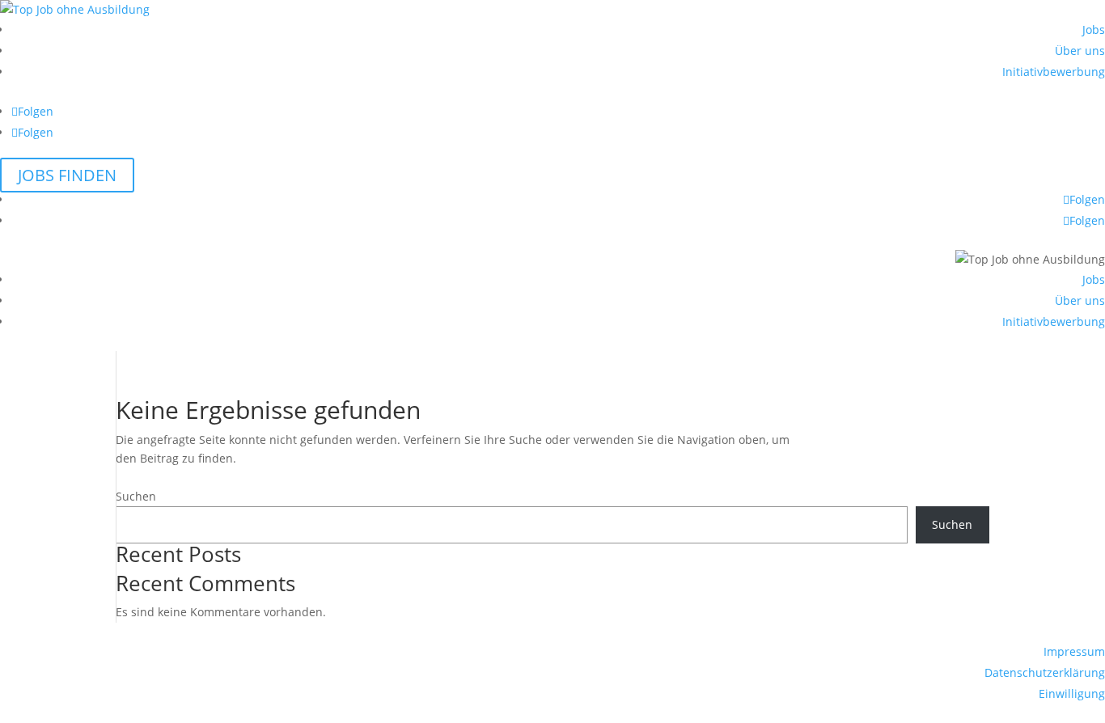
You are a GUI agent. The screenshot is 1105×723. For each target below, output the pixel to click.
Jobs (1093, 29)
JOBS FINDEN (67, 175)
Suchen (136, 496)
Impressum (1074, 651)
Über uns (1080, 50)
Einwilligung (1072, 693)
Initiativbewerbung (1053, 71)
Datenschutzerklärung (1044, 672)
